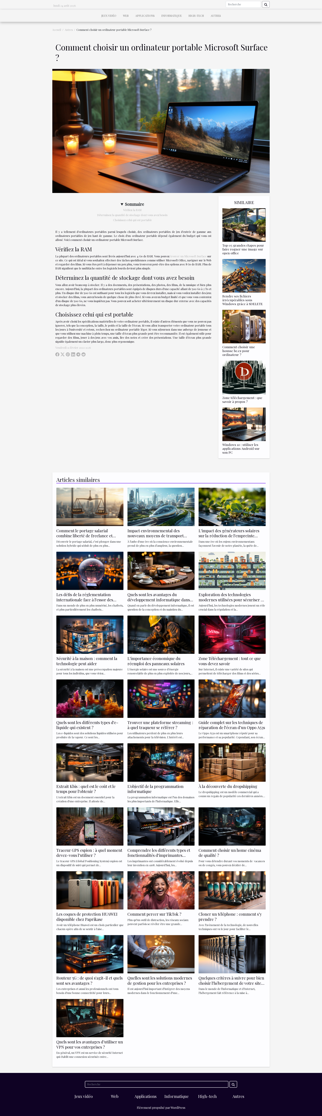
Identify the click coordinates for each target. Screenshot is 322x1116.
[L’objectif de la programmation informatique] (161, 762)
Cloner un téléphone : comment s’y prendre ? (230, 916)
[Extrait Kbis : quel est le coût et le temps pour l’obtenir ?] (89, 762)
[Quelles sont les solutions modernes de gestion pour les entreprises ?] (161, 954)
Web (126, 15)
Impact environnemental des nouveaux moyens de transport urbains (155, 535)
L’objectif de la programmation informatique (155, 789)
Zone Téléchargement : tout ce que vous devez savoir (230, 661)
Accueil (56, 30)
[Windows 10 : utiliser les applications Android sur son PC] (244, 424)
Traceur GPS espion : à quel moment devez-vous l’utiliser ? (89, 852)
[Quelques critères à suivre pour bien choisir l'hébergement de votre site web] (232, 954)
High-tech (196, 15)
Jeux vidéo (108, 15)
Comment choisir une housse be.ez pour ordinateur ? (238, 351)
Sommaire (134, 204)
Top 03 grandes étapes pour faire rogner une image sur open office (243, 249)
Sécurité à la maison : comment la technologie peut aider (86, 661)
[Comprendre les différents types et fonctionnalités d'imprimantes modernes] (161, 826)
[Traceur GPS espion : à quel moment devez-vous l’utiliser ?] (89, 826)
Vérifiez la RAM (132, 210)
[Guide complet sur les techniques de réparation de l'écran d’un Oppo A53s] (232, 698)
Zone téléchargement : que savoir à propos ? (242, 399)
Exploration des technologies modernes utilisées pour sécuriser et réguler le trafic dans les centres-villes (231, 602)
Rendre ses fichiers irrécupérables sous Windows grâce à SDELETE (242, 300)
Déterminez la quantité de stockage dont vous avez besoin (132, 215)
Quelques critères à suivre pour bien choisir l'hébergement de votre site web (231, 983)
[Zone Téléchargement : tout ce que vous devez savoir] (232, 634)
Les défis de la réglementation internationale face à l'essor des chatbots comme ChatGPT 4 (84, 599)
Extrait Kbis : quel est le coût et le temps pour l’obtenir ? (86, 789)
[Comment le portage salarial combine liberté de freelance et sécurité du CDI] (89, 506)
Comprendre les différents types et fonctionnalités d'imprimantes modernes (158, 855)
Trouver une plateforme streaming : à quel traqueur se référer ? (160, 725)
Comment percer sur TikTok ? (154, 914)
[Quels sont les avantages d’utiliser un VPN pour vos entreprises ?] (89, 1017)
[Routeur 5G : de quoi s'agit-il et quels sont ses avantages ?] (89, 954)
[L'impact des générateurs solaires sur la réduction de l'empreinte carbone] (232, 506)
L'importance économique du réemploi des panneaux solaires (155, 661)
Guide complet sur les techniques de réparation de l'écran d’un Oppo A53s (232, 725)
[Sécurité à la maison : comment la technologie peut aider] (89, 634)
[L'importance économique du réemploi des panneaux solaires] (161, 634)
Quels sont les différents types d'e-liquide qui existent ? (87, 725)
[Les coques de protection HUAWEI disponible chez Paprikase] (89, 890)
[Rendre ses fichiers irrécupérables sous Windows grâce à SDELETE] (244, 275)
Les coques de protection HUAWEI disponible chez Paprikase (86, 916)
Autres (216, 15)
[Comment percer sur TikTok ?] (161, 890)
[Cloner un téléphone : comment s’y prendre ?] (232, 890)
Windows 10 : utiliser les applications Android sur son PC (241, 448)
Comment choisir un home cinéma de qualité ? (230, 852)
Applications (145, 15)
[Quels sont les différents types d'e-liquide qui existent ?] (89, 698)
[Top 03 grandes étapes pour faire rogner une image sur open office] (244, 224)
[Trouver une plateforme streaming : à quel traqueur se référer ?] (161, 698)
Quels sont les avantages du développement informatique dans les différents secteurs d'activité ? (158, 599)
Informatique (171, 15)
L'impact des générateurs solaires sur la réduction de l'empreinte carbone (229, 535)
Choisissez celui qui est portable (132, 220)
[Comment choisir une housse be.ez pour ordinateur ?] (244, 326)
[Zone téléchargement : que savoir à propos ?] (244, 377)
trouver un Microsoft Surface (188, 256)
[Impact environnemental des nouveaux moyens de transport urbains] (161, 506)
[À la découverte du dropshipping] (232, 762)
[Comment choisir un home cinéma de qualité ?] (232, 826)
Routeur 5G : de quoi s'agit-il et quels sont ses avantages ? (89, 980)
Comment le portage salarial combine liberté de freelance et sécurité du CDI (84, 535)
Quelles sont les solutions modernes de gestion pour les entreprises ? (159, 980)
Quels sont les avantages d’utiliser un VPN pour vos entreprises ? (89, 1044)
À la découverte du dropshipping (228, 786)
